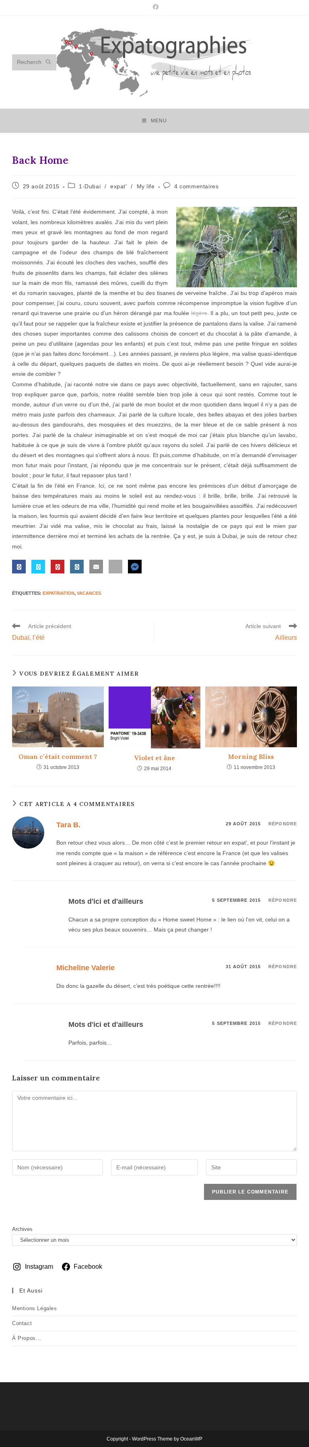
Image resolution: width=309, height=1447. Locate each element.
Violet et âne (154, 758)
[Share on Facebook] (19, 566)
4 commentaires (196, 186)
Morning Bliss (251, 756)
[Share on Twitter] (38, 566)
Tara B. (68, 825)
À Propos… (26, 1338)
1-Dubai (90, 186)
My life (146, 186)
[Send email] (96, 566)
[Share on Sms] (115, 566)
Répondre (282, 823)
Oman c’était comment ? (58, 756)
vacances (89, 593)
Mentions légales (34, 1308)
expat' (118, 186)
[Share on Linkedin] (77, 566)
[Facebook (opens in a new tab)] (154, 6)
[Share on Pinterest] (57, 566)
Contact (22, 1323)
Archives (22, 1229)
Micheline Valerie (85, 968)
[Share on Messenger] (135, 566)
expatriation (58, 593)
